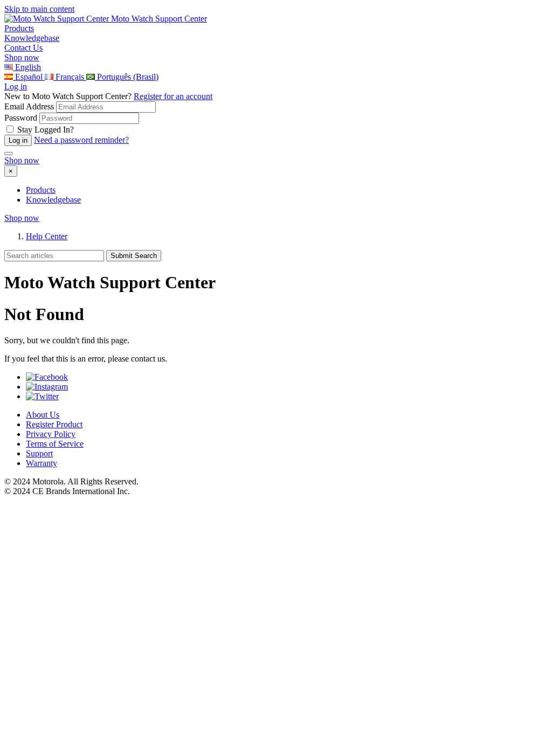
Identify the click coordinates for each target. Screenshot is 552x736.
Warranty (41, 463)
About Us (42, 414)
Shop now (21, 57)
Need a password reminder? (81, 139)
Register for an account (173, 96)
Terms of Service (55, 443)
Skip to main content (39, 8)
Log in (15, 86)
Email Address (29, 106)
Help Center (46, 236)
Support (39, 453)
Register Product (54, 424)
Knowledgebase (53, 199)
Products (41, 190)
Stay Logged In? (45, 129)
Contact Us (23, 47)
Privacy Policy (50, 434)
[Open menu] (8, 153)
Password (20, 117)
